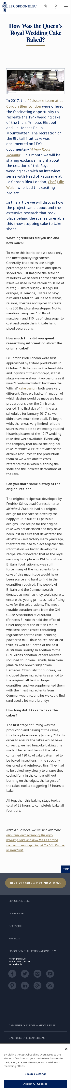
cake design (27, 388)
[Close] (66, 1048)
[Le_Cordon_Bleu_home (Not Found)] (20, 7)
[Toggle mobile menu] (66, 7)
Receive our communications (35, 883)
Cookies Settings (35, 1074)
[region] (35, 1066)
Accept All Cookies (35, 1083)
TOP (66, 869)
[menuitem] (45, 7)
